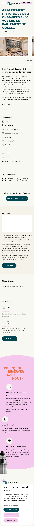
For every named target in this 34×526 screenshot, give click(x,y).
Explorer (9, 265)
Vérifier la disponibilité (17, 198)
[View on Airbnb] (4, 308)
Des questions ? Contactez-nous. (12, 286)
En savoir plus (7, 104)
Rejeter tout (11, 520)
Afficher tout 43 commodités (12, 161)
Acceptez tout (11, 509)
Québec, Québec (9, 31)
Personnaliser (11, 515)
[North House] (13, 3)
